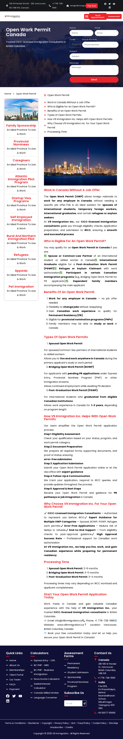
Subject (73, 51)
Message (74, 62)
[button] (86, 16)
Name (73, 27)
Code (73, 39)
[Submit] (84, 703)
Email (97, 27)
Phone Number (89, 39)
